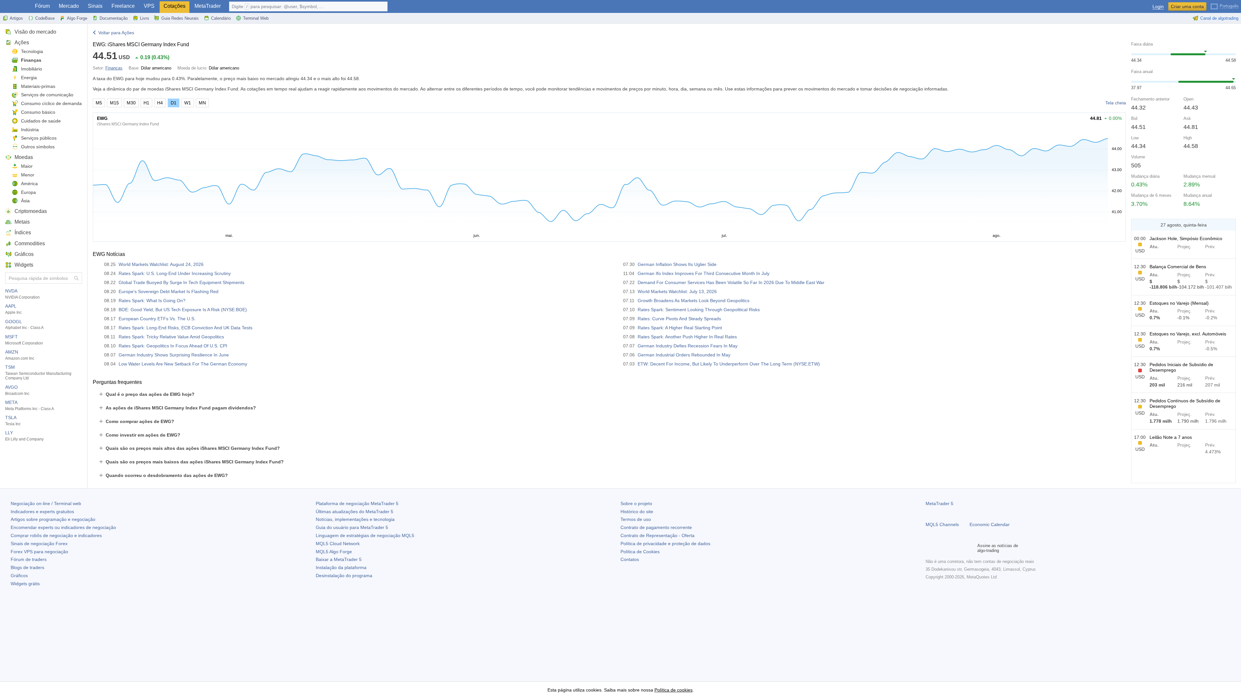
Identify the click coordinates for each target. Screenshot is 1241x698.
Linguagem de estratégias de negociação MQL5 (365, 535)
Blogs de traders (27, 567)
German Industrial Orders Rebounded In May (684, 354)
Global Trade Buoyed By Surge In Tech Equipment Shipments (181, 282)
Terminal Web (256, 18)
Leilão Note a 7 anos (1171, 437)
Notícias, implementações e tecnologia (355, 519)
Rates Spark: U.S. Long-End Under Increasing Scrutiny (175, 273)
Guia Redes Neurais (180, 18)
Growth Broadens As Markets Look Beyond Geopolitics (693, 300)
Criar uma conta (1187, 6)
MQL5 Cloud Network (338, 543)
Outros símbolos (38, 146)
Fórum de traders (29, 559)
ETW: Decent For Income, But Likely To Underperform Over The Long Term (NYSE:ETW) (729, 363)
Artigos (16, 18)
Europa (28, 192)
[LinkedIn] (971, 548)
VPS (149, 6)
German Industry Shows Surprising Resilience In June (174, 354)
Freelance (123, 6)
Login (1158, 6)
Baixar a (339, 559)
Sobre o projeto (636, 503)
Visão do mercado (35, 32)
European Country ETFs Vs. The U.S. (157, 318)
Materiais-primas (38, 86)
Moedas (24, 157)
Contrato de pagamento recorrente (656, 527)
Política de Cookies (640, 551)
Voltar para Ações (116, 32)
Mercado (69, 6)
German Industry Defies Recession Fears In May (687, 345)
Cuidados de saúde (41, 120)
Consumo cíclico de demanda (51, 103)
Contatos (629, 559)
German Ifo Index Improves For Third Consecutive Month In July (703, 273)
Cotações (175, 6)
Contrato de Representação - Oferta (657, 535)
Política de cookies (673, 690)
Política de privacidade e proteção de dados (665, 543)
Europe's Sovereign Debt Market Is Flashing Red (168, 291)
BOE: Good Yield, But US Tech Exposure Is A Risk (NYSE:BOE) (183, 309)
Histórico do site (636, 511)
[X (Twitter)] (950, 548)
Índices (23, 232)
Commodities (30, 243)
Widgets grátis (25, 583)
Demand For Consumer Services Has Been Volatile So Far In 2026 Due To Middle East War (731, 282)
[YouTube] (960, 548)
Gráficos (24, 254)
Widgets (24, 265)
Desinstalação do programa (344, 575)
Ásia (25, 200)
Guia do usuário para (352, 527)
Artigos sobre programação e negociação (53, 519)
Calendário (221, 18)
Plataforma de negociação (357, 503)
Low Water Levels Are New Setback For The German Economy (183, 363)
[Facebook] (929, 548)
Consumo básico (38, 112)
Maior (27, 166)
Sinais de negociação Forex (39, 543)
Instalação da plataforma (341, 567)
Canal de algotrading (1219, 18)
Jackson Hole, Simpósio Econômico (1186, 238)
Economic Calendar (990, 524)
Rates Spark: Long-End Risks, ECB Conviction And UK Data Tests (185, 327)
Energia (29, 77)
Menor (27, 174)
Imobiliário (31, 68)
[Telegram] (940, 548)
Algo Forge (77, 18)
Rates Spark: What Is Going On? (152, 300)
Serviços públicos (39, 138)
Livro (144, 18)
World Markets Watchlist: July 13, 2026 (677, 291)
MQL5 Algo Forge (334, 551)
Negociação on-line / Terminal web (46, 503)
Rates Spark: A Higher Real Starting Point (680, 327)
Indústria (30, 129)
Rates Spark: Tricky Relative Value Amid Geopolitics (171, 336)
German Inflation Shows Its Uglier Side (677, 264)
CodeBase (45, 18)
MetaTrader (208, 6)
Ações (22, 42)
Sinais (95, 6)
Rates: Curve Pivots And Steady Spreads (679, 318)
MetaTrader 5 (939, 503)
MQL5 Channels (942, 524)
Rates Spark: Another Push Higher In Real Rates (687, 336)
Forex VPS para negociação (39, 551)
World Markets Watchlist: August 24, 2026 (161, 264)
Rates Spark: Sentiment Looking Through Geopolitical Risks (699, 309)
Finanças (31, 60)
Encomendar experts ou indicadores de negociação (63, 527)
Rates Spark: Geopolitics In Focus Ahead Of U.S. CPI (173, 345)
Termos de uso (635, 519)
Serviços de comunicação (47, 94)
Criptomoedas (31, 211)
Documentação (114, 18)
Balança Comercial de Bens (1178, 266)
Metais (22, 222)
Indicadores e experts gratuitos (42, 511)
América (29, 183)
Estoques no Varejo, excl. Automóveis (1188, 333)
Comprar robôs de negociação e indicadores (56, 535)
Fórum (42, 6)
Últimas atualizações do (354, 511)
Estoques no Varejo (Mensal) (1179, 303)
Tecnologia (32, 51)
